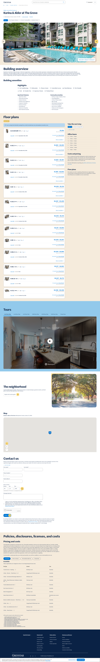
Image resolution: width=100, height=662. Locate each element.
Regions (51, 641)
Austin (7, 5)
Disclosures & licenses (66, 641)
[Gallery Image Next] (96, 41)
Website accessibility (66, 647)
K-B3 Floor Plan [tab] (45, 314)
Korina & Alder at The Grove (23, 5)
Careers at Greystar (53, 639)
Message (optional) (7, 493)
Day (9, 486)
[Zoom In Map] (7, 446)
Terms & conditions (65, 639)
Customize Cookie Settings (67, 649)
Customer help (39, 639)
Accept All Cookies (80, 659)
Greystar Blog (39, 649)
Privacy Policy (47, 660)
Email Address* (6, 478)
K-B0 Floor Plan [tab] (35, 314)
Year (15, 486)
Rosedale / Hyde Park (13, 5)
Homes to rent (39, 641)
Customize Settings (72, 659)
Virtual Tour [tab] (63, 314)
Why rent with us (40, 647)
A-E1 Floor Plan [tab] (26, 314)
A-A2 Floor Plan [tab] (7, 314)
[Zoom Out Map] (7, 449)
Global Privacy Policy (9, 506)
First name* (5, 467)
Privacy (63, 637)
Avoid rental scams (40, 637)
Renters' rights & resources (67, 643)
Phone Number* (6, 473)
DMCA (63, 645)
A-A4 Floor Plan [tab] (17, 314)
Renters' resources (40, 643)
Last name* (26, 467)
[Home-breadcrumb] (3, 5)
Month (4, 486)
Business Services (53, 637)
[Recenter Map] (7, 443)
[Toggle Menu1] (95, 2)
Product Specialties (53, 643)
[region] (50, 660)
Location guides (40, 645)
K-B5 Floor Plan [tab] (54, 314)
